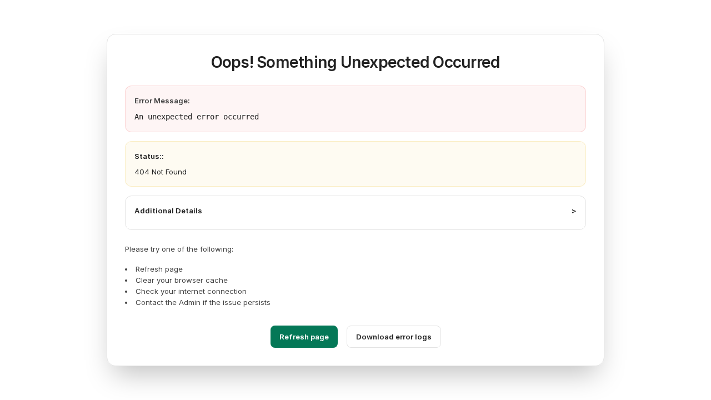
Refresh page (304, 336)
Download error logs (394, 336)
